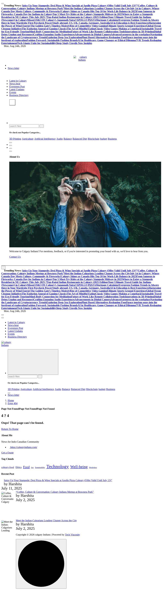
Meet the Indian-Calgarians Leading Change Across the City (97, 8)
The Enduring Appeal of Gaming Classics (44, 28)
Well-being (79, 466)
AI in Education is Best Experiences (129, 23)
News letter (13, 68)
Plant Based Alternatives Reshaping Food (104, 37)
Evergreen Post (17, 86)
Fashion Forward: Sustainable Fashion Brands (52, 40)
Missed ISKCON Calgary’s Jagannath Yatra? (51, 20)
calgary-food (7, 467)
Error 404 (12, 403)
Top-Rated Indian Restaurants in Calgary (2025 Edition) (77, 17)
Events (12, 92)
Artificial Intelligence (45, 138)
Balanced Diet (80, 138)
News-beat (14, 83)
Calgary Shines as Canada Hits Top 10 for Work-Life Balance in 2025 (98, 11)
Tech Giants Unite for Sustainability (36, 43)
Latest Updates (16, 89)
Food (26, 467)
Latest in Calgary (18, 80)
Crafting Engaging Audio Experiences (54, 34)
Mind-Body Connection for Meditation (50, 31)
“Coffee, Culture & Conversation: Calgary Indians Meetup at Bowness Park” (55, 492)
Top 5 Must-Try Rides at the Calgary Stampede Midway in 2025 (87, 14)
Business (112, 138)
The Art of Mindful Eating (81, 28)
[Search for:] (24, 126)
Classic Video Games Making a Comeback (118, 28)
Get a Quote (7, 452)
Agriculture (27, 138)
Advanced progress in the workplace (130, 34)
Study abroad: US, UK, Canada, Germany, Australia (81, 23)
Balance (68, 138)
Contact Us (15, 256)
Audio (59, 138)
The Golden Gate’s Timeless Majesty (50, 25)
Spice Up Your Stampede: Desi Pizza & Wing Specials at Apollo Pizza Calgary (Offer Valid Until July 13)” (79, 5)
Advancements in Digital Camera (93, 34)
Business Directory (19, 95)
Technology (57, 466)
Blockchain (93, 138)
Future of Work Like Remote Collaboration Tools (98, 31)
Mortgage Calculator (107, 20)
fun (32, 467)
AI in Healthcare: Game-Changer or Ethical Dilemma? (107, 40)
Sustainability (40, 467)
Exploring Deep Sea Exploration (64, 37)
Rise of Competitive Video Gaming (88, 25)
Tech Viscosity (72, 534)
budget (103, 138)
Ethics (19, 467)
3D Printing (15, 138)
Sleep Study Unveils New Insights (74, 43)
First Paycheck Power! (40, 23)
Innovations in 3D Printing (139, 31)
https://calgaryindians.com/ (23, 447)
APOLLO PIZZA (86, 20)
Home (11, 400)
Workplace (93, 467)
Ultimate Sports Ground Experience (126, 25)
